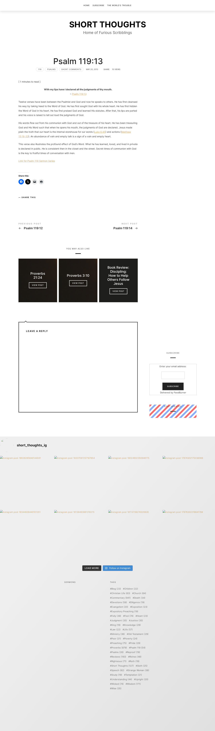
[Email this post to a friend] (41, 203)
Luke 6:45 (99, 131)
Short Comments (71, 69)
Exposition (139, 607)
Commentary (121, 598)
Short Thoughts (122, 666)
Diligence (137, 602)
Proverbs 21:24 (37, 276)
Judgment (119, 620)
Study (116, 675)
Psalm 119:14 (108, 226)
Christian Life (120, 593)
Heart (142, 616)
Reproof (133, 652)
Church (140, 593)
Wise (116, 688)
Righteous (118, 661)
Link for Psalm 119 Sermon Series (36, 160)
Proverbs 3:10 (78, 276)
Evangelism (119, 607)
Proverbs (119, 648)
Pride (135, 643)
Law (116, 629)
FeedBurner (180, 392)
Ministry (118, 634)
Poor (116, 639)
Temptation (133, 675)
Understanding (121, 679)
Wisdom (134, 684)
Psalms (51, 69)
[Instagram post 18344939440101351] (26, 536)
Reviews (118, 657)
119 (39, 69)
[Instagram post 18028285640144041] (26, 482)
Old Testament (138, 634)
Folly (116, 616)
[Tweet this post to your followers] (28, 203)
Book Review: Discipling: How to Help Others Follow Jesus (118, 275)
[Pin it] (35, 203)
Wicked (117, 684)
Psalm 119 (137, 648)
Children (131, 589)
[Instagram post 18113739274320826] (134, 536)
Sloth (142, 666)
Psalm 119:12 (48, 226)
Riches (135, 657)
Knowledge (132, 625)
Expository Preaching (124, 611)
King (116, 625)
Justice (136, 620)
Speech (117, 670)
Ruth (134, 661)
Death (139, 598)
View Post (38, 285)
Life (128, 629)
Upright (141, 679)
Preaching (119, 643)
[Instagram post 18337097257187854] (80, 482)
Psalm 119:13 (79, 93)
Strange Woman (138, 670)
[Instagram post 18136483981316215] (80, 536)
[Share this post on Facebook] (21, 203)
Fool (129, 616)
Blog (116, 589)
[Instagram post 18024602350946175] (134, 482)
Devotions (119, 602)
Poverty (130, 639)
